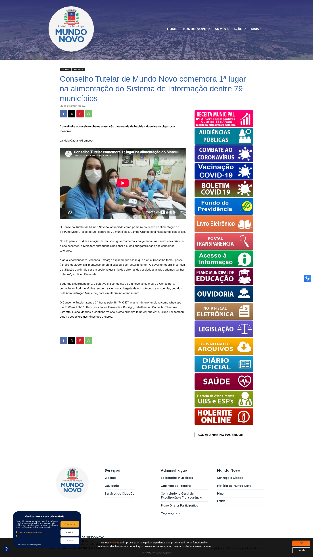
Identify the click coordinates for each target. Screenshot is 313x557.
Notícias (65, 69)
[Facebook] (63, 113)
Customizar (69, 524)
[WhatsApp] (88, 113)
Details (301, 550)
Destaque (78, 69)
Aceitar (70, 540)
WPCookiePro (157, 553)
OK (301, 543)
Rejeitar (69, 532)
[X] (71, 113)
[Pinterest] (80, 113)
